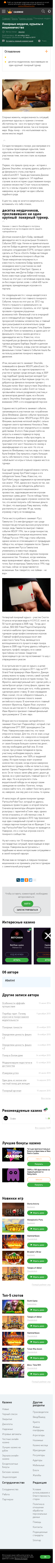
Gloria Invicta (33, 1204)
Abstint (21, 32)
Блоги (36, 1470)
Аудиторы (37, 1460)
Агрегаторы (39, 1435)
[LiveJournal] (18, 880)
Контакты (37, 1526)
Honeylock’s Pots (35, 1220)
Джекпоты (7, 1424)
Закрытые (7, 1419)
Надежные (7, 1429)
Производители (40, 1411)
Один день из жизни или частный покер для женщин (16, 1082)
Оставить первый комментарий (19, 41)
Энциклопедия (9, 1476)
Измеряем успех (10, 1073)
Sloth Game (32, 1301)
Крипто (36, 1421)
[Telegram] (30, 880)
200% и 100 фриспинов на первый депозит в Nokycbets (38, 1171)
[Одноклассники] (26, 880)
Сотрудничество (10, 1489)
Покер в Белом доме (12, 1055)
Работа (6, 1494)
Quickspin (31, 1207)
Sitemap (37, 1540)
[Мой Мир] (22, 880)
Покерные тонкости (12, 1027)
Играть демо (38, 1213)
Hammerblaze (33, 1236)
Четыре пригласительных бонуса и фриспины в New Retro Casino (38, 1151)
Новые (5, 1409)
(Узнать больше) (21, 1558)
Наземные (38, 1440)
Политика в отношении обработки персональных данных (40, 1510)
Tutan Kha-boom (34, 1349)
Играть (16, 960)
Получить (39, 1164)
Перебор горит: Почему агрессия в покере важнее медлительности (15, 1017)
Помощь (37, 1521)
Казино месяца (40, 1445)
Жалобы (37, 1475)
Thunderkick (32, 1239)
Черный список (9, 1414)
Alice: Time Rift (34, 1365)
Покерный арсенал (11, 1090)
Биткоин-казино (10, 1471)
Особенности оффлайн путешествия (13, 1005)
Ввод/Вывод (39, 1416)
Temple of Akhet (34, 1268)
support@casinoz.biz (26, 6)
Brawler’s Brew (34, 1252)
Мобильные (38, 1465)
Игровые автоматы (11, 1434)
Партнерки (7, 1499)
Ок (45, 1557)
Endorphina (31, 1304)
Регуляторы (39, 1455)
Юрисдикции (39, 1450)
